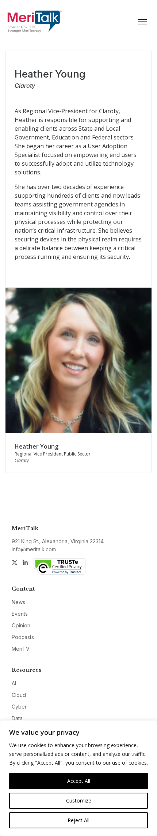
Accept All (78, 780)
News (18, 602)
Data (17, 718)
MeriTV (21, 649)
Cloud (19, 695)
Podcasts (23, 637)
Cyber (19, 706)
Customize (78, 800)
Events (20, 614)
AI (14, 683)
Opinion (21, 625)
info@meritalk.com (34, 549)
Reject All (78, 820)
